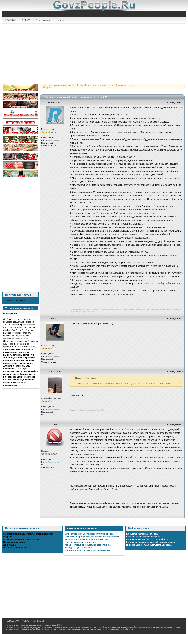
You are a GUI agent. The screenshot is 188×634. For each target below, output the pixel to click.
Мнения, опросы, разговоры (98, 85)
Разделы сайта (43, 20)
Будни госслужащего (15, 300)
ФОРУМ (26, 20)
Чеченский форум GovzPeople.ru (65, 85)
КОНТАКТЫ (38, 621)
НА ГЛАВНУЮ (12, 621)
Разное (61, 20)
